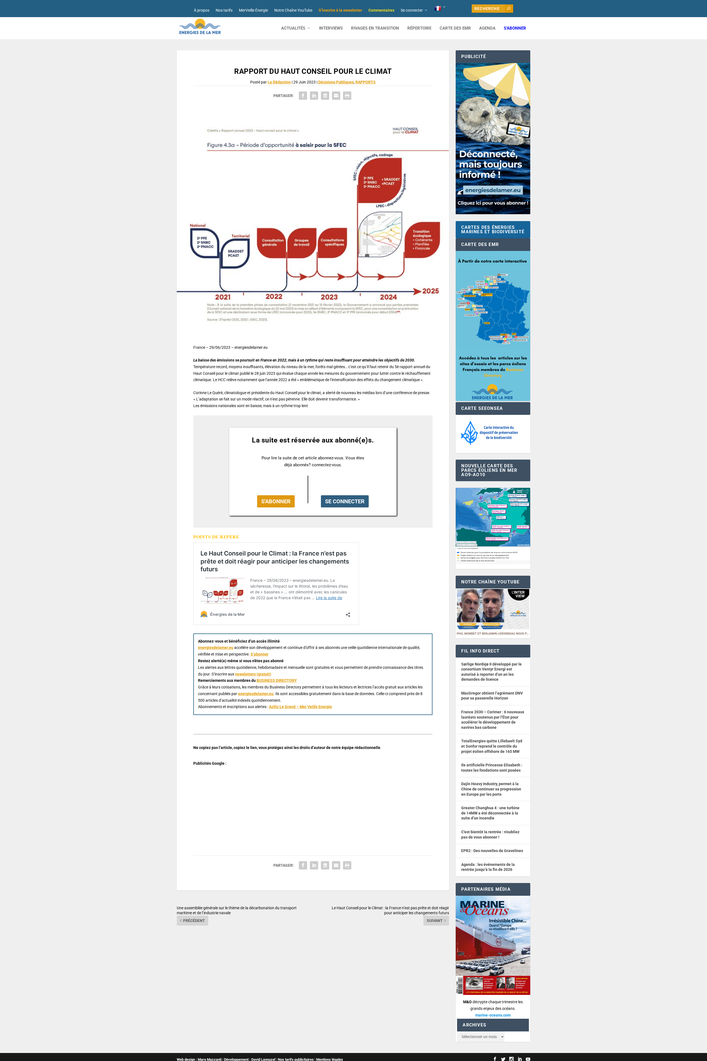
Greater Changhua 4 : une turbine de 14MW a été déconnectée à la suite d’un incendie (490, 813)
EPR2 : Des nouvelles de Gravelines (492, 850)
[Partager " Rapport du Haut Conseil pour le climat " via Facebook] (302, 95)
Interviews (331, 28)
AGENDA (487, 28)
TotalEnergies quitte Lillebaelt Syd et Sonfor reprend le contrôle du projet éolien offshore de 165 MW (491, 746)
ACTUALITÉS (293, 28)
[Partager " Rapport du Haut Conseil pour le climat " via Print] (347, 95)
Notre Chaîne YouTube (293, 10)
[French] (440, 8)
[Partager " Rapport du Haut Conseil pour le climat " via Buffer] (325, 95)
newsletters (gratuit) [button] (253, 674)
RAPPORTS (365, 82)
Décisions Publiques (336, 82)
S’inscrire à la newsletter (340, 10)
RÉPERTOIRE (419, 28)
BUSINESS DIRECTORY (277, 680)
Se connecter (412, 10)
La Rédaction (279, 82)
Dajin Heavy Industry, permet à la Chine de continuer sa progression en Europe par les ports (491, 789)
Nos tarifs (224, 10)
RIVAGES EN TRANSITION (375, 28)
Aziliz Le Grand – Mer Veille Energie (300, 706)
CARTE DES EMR (455, 28)
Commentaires (381, 10)
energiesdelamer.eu (215, 647)
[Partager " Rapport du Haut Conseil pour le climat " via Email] (336, 95)
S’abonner (515, 28)
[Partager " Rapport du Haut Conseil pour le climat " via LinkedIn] (314, 95)
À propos (201, 10)
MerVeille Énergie (253, 10)
